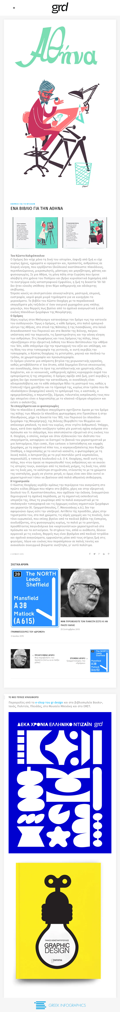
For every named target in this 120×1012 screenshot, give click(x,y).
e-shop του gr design (49, 702)
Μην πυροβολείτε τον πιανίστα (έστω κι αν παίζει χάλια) (47, 660)
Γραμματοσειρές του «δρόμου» (76, 662)
